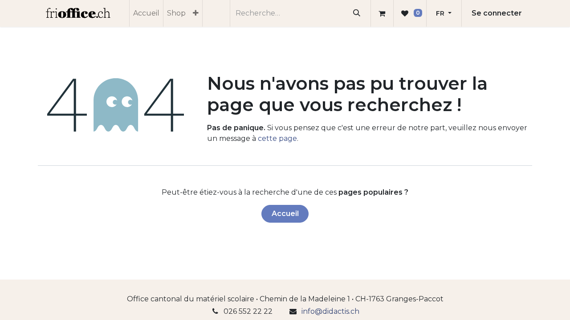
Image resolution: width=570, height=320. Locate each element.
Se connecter (497, 13)
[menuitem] (146, 13)
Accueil (285, 213)
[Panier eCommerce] (382, 13)
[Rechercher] (356, 13)
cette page (277, 138)
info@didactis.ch (330, 311)
